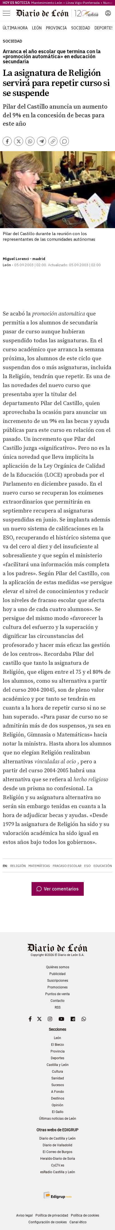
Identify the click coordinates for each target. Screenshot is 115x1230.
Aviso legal (24, 1215)
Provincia (56, 28)
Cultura (57, 1072)
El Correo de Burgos (57, 1152)
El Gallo (57, 1112)
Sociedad (80, 28)
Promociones (57, 987)
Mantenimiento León (46, 3)
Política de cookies (85, 1215)
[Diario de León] (57, 13)
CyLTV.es (57, 1165)
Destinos (57, 1098)
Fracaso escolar (67, 866)
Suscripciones (57, 981)
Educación (103, 866)
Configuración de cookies (47, 1222)
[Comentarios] (64, 141)
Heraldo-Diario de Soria (57, 1159)
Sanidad (57, 1078)
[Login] (108, 13)
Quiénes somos (57, 967)
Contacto (57, 1001)
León (37, 28)
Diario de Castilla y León (57, 1138)
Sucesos (57, 1085)
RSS (58, 1007)
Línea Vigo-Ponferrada (83, 3)
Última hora (15, 28)
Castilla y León (58, 1065)
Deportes (104, 28)
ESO (87, 866)
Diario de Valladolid (57, 1145)
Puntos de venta (57, 994)
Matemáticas (39, 866)
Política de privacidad (51, 1215)
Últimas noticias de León (57, 1119)
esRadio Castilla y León (57, 1172)
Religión (18, 866)
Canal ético (78, 1222)
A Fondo (57, 1092)
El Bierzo (57, 1045)
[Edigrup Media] (57, 1195)
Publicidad (57, 974)
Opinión (57, 1105)
